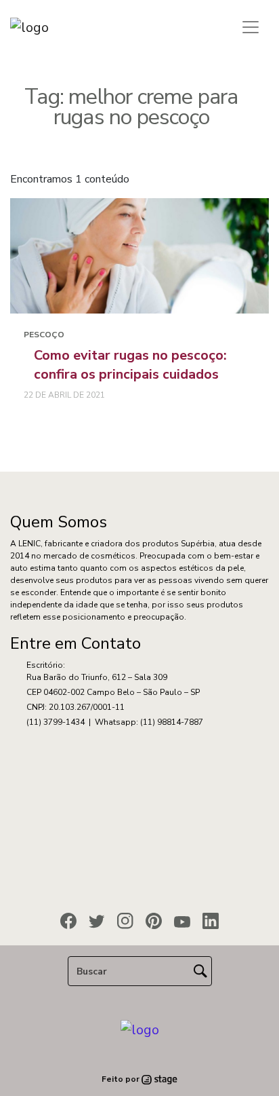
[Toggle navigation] (250, 27)
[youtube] (182, 921)
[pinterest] (154, 921)
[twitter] (97, 921)
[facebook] (68, 921)
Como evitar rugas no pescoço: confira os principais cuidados (130, 364)
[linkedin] (210, 921)
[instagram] (125, 921)
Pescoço (44, 334)
